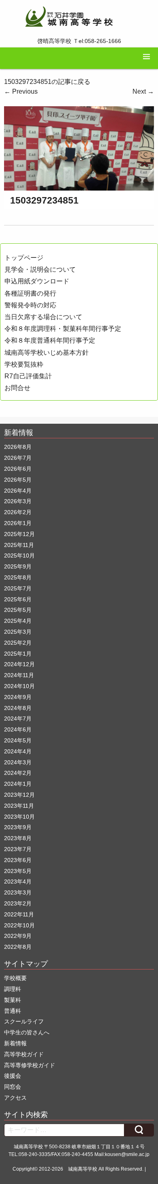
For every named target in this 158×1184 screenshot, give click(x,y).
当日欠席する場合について (43, 316)
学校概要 (15, 978)
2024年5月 (18, 740)
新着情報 (15, 1043)
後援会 (12, 1075)
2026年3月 (18, 501)
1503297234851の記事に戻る (47, 81)
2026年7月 (18, 458)
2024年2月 (18, 773)
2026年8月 (18, 447)
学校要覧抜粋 (23, 364)
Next (143, 91)
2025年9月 (18, 566)
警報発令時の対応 (30, 305)
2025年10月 (19, 555)
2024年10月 (19, 686)
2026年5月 (18, 479)
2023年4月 (18, 881)
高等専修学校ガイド (29, 1065)
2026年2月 (18, 512)
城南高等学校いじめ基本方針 (46, 352)
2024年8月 (18, 708)
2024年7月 (18, 718)
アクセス (15, 1097)
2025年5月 (18, 610)
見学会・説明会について (40, 269)
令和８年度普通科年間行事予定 (49, 340)
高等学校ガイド (24, 1054)
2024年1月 (18, 784)
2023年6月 (18, 860)
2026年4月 (18, 490)
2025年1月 (18, 653)
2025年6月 (18, 599)
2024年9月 (18, 697)
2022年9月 (18, 936)
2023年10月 (19, 816)
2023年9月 (18, 827)
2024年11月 (19, 675)
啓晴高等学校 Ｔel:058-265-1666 (79, 41)
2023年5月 (18, 871)
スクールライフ (24, 1021)
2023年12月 (19, 794)
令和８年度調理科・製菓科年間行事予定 (62, 328)
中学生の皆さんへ (26, 1032)
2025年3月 (18, 631)
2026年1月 (18, 523)
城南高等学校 (82, 1169)
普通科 (12, 1011)
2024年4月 (18, 751)
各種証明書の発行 (30, 293)
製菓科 (12, 1000)
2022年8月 (18, 947)
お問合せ (17, 387)
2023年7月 (18, 849)
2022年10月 (19, 925)
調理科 (12, 989)
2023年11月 (19, 805)
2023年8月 (18, 838)
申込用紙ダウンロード (36, 281)
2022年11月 (19, 914)
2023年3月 (18, 892)
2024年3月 (18, 762)
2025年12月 (19, 534)
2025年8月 (18, 577)
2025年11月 (19, 545)
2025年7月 (18, 588)
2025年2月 (18, 642)
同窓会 (12, 1086)
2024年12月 (19, 664)
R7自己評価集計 (28, 376)
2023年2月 (18, 903)
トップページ (23, 257)
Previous (21, 91)
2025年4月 (18, 621)
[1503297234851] (79, 147)
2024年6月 (18, 729)
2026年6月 (18, 468)
